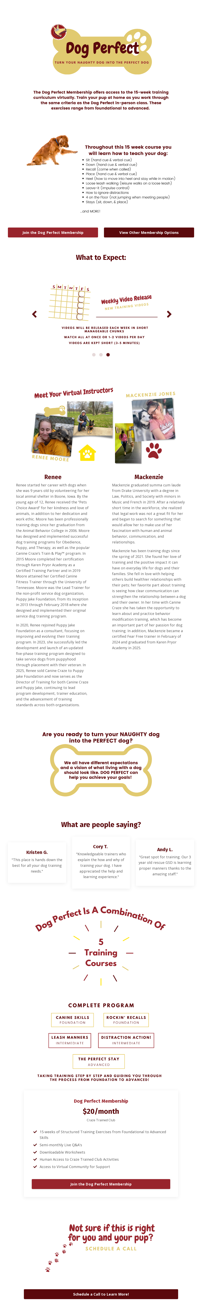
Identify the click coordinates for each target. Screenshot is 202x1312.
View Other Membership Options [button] (149, 232)
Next (168, 314)
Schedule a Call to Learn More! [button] (101, 1294)
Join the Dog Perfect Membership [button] (53, 232)
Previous (34, 314)
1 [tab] (94, 355)
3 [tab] (108, 355)
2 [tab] (101, 355)
